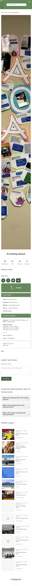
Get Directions (7, 311)
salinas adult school (21, 495)
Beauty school (18, 463)
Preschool (18, 451)
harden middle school (21, 529)
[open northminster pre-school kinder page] (8, 472)
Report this (5, 345)
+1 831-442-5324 (13, 308)
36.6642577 (9, 335)
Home (2, 12)
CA (9, 12)
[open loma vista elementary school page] (8, 565)
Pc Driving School (15, 12)
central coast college (21, 484)
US (6, 12)
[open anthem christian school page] (8, 518)
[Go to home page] (3, 4)
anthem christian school (22, 518)
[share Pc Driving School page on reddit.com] (18, 280)
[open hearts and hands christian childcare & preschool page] (8, 447)
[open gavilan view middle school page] (8, 506)
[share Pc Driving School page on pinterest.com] (8, 280)
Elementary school (19, 556)
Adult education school (20, 497)
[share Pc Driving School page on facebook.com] (3, 280)
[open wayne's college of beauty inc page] (8, 460)
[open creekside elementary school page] (8, 553)
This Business (10, 343)
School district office (19, 437)
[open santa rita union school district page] (8, 434)
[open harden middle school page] (8, 529)
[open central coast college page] (8, 484)
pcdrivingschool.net (14, 305)
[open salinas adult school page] (8, 495)
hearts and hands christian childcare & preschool (21, 447)
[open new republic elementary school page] (8, 540)
